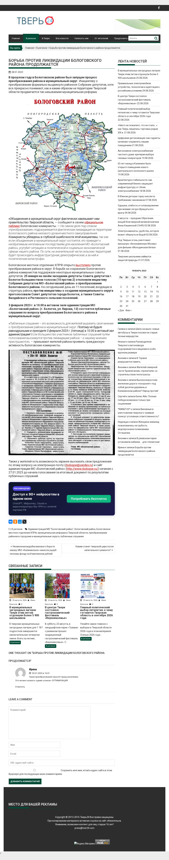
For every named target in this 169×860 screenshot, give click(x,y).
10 (127, 291)
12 (139, 291)
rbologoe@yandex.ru (78, 465)
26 (139, 301)
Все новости (62, 38)
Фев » (128, 310)
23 (121, 301)
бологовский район (84, 529)
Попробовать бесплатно (89, 498)
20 (145, 296)
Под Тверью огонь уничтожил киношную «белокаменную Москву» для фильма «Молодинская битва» (137, 244)
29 (157, 301)
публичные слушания (72, 536)
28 (151, 301)
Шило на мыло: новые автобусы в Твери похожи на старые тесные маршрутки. (138, 333)
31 (127, 306)
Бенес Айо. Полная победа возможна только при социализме (137, 400)
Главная (16, 38)
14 (151, 291)
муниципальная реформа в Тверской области (63, 532)
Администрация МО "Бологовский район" (50, 529)
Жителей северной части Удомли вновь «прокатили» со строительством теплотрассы (137, 371)
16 (121, 296)
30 (121, 306)
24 (127, 301)
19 (139, 296)
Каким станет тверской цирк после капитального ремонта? (95, 548)
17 (127, 296)
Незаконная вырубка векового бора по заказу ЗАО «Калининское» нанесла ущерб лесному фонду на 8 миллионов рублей (33, 550)
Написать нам (81, 38)
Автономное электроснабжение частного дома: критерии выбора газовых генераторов (136, 154)
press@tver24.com (84, 828)
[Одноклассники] (15, 522)
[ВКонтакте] (11, 522)
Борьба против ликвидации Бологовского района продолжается (136, 451)
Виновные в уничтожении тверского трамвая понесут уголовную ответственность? (138, 413)
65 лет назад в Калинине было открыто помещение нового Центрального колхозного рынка (136, 167)
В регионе (31, 38)
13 (145, 291)
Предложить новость (125, 38)
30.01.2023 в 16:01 (41, 673)
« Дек (121, 310)
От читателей (101, 38)
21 (151, 296)
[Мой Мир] (20, 522)
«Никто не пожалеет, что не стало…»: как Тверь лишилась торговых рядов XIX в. (138, 129)
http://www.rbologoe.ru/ (82, 468)
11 (133, 291)
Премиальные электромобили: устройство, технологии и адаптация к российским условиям (139, 87)
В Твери (46, 38)
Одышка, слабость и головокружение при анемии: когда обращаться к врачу (138, 209)
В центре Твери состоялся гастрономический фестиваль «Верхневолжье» (134, 100)
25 (133, 301)
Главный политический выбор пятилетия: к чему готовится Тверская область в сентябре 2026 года (139, 112)
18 (133, 296)
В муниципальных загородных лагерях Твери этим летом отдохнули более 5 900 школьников (139, 74)
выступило (83, 265)
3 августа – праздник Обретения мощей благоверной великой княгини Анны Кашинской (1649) (138, 222)
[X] (24, 522)
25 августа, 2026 (19, 600)
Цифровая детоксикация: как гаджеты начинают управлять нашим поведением (139, 142)
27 (145, 301)
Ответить (20, 687)
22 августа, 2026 (55, 600)
